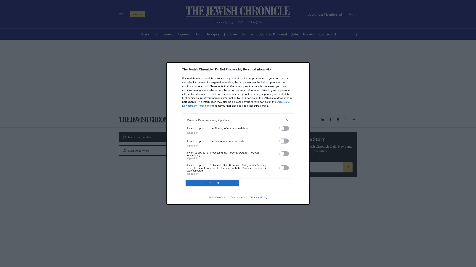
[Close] (302, 69)
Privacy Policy (259, 197)
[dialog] (238, 133)
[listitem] (238, 120)
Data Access (238, 197)
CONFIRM (212, 183)
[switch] (284, 128)
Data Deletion (217, 197)
